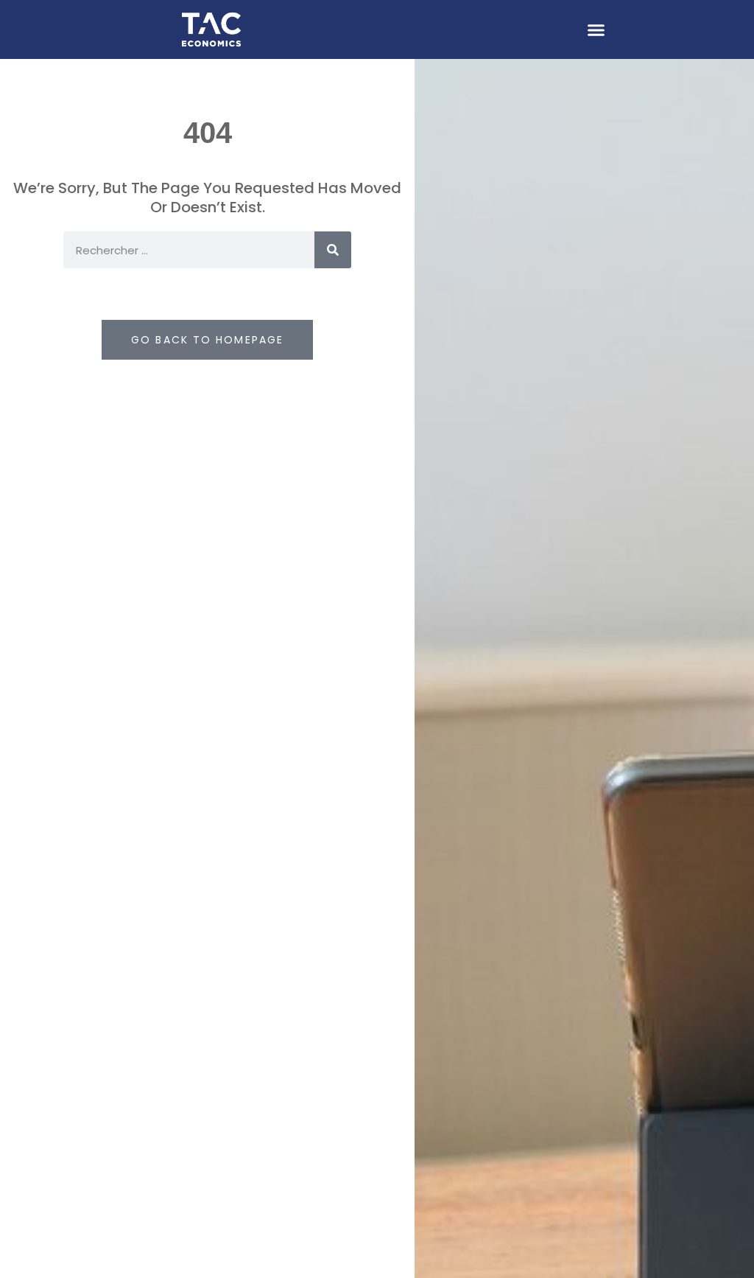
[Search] (332, 249)
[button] (596, 29)
